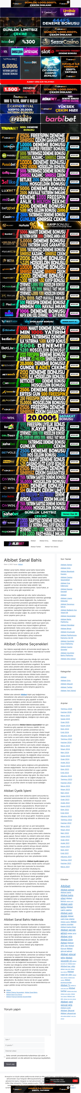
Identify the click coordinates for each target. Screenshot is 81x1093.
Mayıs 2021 (65, 867)
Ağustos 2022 (66, 816)
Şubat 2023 (65, 796)
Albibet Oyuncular (68, 632)
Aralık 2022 (65, 803)
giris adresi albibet (66, 1016)
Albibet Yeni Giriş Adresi (70, 999)
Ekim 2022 (65, 810)
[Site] (40, 137)
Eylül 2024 (65, 732)
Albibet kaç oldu (68, 966)
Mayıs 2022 (65, 826)
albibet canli (69, 901)
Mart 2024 (65, 753)
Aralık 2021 (65, 843)
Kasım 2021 (65, 847)
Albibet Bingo (66, 629)
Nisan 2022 (65, 830)
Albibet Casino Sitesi (68, 927)
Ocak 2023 (65, 800)
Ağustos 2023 (66, 776)
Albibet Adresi (66, 565)
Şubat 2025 (65, 719)
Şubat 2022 (65, 837)
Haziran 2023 (66, 783)
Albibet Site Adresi (68, 659)
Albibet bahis (66, 892)
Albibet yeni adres (66, 994)
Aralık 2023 (65, 763)
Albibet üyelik (66, 1008)
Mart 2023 (65, 793)
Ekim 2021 (65, 850)
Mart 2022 (65, 833)
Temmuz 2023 (66, 779)
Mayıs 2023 (65, 786)
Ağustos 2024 (66, 736)
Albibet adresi (67, 889)
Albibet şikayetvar (68, 1013)
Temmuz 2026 (66, 709)
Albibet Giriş (44, 541)
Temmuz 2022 (66, 820)
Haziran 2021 (66, 863)
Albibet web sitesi (72, 991)
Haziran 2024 (66, 742)
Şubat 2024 (65, 756)
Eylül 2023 (65, 773)
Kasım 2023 (65, 766)
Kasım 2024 (65, 726)
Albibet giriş (66, 936)
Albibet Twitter (36, 547)
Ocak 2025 (65, 722)
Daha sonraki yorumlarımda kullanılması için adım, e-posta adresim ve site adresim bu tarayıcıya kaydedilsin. (28, 1057)
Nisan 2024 (65, 749)
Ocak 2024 (65, 759)
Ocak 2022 (65, 840)
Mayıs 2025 (65, 716)
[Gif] (40, 225)
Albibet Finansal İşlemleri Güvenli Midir (18, 996)
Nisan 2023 (65, 789)
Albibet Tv (65, 985)
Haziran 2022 (66, 823)
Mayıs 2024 (65, 746)
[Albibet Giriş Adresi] (16, 544)
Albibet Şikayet (57, 541)
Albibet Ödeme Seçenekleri (15, 992)
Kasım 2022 (65, 806)
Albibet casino (65, 922)
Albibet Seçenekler (68, 616)
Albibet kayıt (71, 963)
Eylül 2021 (65, 853)
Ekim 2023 (65, 769)
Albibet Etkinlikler (67, 625)
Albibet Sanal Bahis (31, 992)
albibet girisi (71, 933)
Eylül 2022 (65, 813)
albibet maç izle (65, 969)
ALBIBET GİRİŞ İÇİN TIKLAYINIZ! (40, 82)
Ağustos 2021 (66, 857)
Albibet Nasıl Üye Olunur (14, 994)
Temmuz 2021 (66, 860)
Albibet (33, 541)
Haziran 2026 (66, 712)
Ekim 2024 (65, 729)
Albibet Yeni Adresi (51, 547)
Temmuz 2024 (66, 739)
